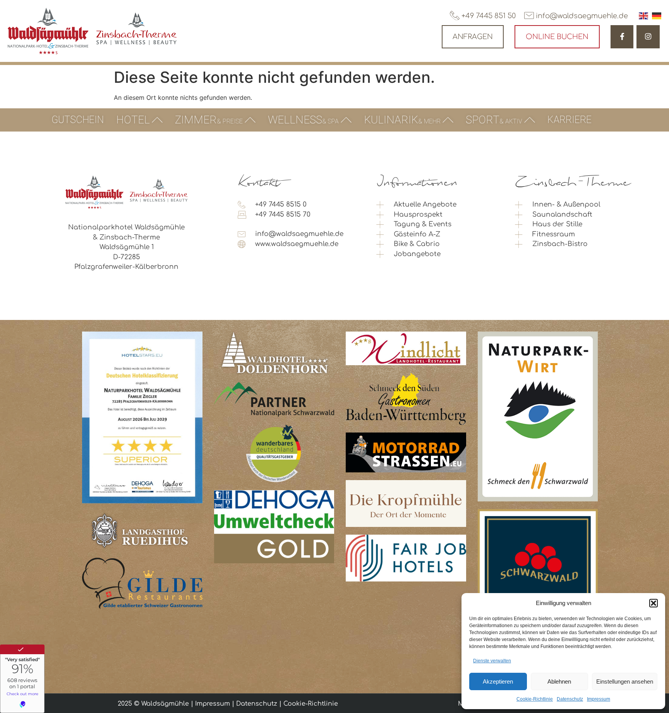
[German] (656, 15)
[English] (643, 15)
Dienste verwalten (492, 660)
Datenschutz (570, 699)
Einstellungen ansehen (624, 681)
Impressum (598, 699)
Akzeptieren (498, 681)
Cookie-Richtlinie (534, 699)
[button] (653, 603)
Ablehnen (559, 681)
